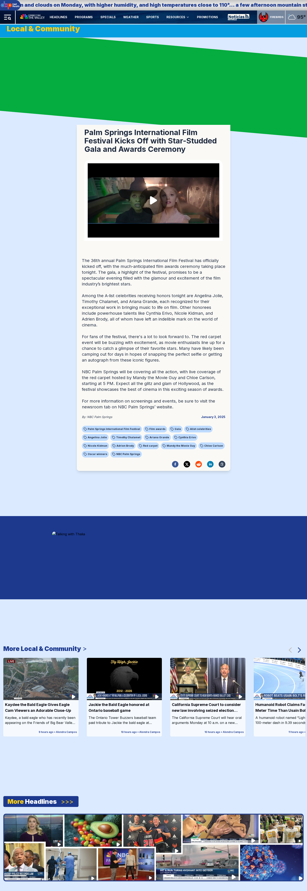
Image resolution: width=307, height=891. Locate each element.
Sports (152, 17)
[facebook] (175, 464)
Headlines (58, 17)
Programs (84, 17)
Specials (108, 17)
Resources (175, 17)
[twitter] (187, 464)
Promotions (207, 17)
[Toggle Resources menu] (187, 17)
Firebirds (276, 17)
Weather (131, 17)
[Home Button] (32, 17)
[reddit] (198, 464)
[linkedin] (210, 464)
